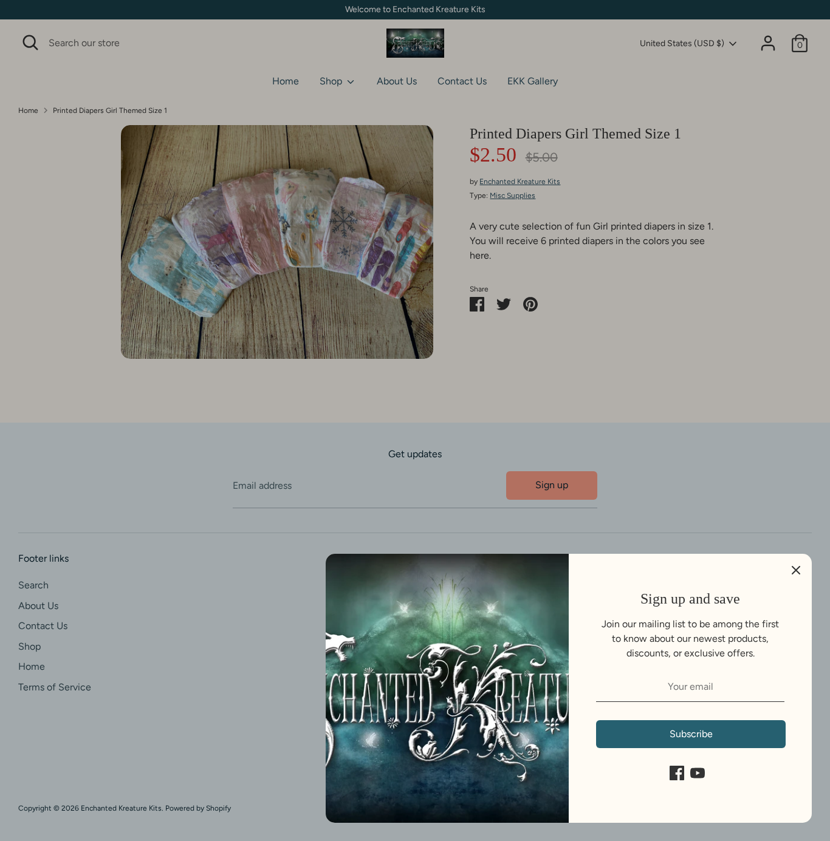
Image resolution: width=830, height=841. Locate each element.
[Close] (796, 569)
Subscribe (691, 734)
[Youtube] (697, 773)
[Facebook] (677, 773)
